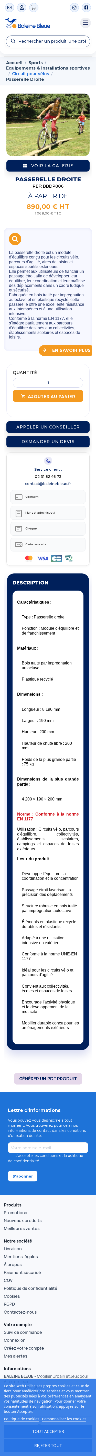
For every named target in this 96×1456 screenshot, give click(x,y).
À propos (13, 1264)
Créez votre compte (24, 1348)
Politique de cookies (21, 1418)
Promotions (15, 1212)
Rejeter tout (48, 1445)
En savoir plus (71, 350)
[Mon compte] (21, 7)
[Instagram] (74, 7)
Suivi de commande (23, 1332)
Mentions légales (21, 1256)
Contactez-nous (20, 1312)
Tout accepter (48, 1431)
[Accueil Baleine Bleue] (40, 23)
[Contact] (9, 7)
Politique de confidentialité (30, 1288)
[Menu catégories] (85, 23)
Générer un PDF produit (48, 1078)
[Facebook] (86, 7)
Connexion (15, 1340)
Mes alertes (15, 1356)
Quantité (25, 372)
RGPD (9, 1304)
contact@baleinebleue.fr (48, 483)
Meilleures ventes (22, 1228)
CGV (8, 1280)
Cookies (12, 1296)
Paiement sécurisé (22, 1272)
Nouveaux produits (23, 1220)
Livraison (13, 1248)
